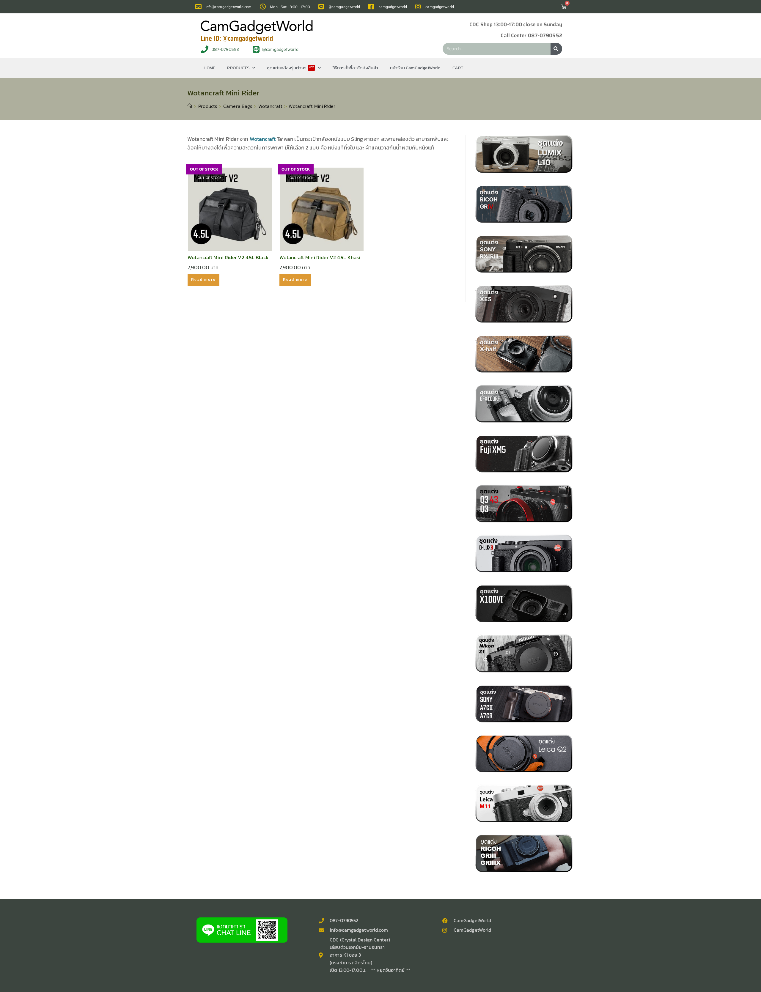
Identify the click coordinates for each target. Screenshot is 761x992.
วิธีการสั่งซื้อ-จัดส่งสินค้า (355, 67)
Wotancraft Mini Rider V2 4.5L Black (228, 257)
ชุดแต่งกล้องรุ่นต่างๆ (290, 67)
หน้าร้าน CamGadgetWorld (415, 67)
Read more (203, 280)
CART (457, 67)
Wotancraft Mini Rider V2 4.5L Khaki (320, 257)
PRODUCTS (238, 67)
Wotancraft (263, 139)
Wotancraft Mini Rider (312, 106)
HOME (209, 67)
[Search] (556, 49)
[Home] (189, 106)
